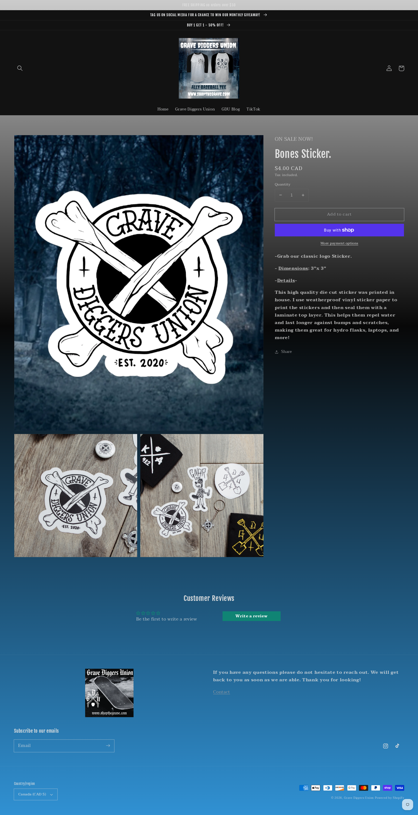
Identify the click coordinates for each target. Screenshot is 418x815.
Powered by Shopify (389, 798)
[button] (20, 68)
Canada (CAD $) (32, 794)
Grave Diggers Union (359, 798)
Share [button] (286, 352)
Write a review (251, 616)
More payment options (339, 243)
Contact (221, 692)
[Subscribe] (108, 746)
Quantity (283, 184)
